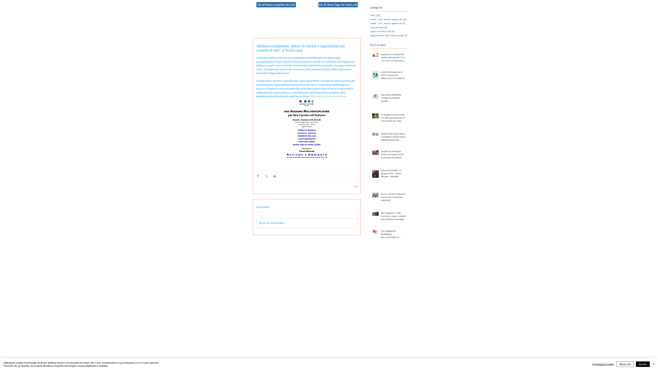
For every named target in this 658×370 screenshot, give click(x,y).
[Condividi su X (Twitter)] (266, 176)
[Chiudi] (654, 364)
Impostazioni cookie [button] (603, 364)
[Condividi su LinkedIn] (274, 176)
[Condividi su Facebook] (257, 176)
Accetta (643, 364)
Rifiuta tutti (625, 364)
